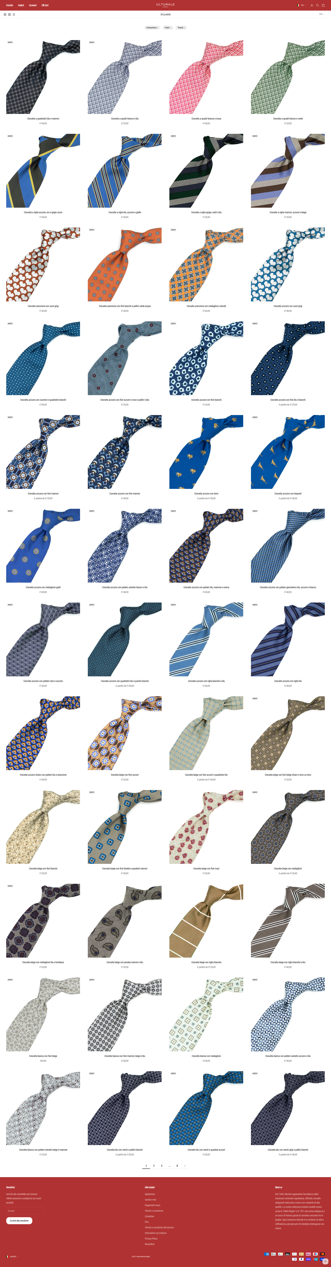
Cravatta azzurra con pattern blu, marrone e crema (206, 587)
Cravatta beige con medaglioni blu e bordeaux (43, 962)
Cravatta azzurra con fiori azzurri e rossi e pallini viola (124, 399)
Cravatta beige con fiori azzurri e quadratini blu (206, 774)
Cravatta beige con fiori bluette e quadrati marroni (124, 868)
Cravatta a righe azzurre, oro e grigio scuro (43, 212)
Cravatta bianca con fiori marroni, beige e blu (124, 1056)
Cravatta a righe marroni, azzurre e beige (288, 212)
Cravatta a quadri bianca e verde (288, 118)
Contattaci (149, 1216)
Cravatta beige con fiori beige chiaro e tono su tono (288, 774)
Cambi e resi (150, 1199)
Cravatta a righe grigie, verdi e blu (206, 212)
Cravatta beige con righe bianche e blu (287, 962)
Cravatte (9, 5)
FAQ (147, 1221)
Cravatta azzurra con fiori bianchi (206, 399)
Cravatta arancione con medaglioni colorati (206, 306)
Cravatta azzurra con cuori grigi (288, 306)
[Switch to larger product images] (5, 14)
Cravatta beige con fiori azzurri (125, 774)
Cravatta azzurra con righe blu (288, 681)
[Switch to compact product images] (14, 14)
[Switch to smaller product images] (9, 14)
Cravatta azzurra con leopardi (287, 493)
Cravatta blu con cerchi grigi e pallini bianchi (288, 1149)
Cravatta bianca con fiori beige (43, 1056)
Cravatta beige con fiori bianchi (43, 868)
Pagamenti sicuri (152, 1205)
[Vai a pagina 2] (185, 1166)
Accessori (33, 5)
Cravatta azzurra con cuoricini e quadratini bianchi (43, 399)
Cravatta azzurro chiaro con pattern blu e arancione (43, 774)
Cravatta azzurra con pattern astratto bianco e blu (124, 587)
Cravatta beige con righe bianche (206, 962)
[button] (152, 28)
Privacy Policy (151, 1238)
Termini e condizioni (154, 1210)
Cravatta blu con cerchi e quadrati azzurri (206, 1149)
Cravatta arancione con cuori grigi (43, 306)
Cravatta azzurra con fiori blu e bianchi (288, 399)
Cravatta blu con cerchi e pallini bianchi (125, 1149)
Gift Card (45, 5)
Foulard (21, 5)
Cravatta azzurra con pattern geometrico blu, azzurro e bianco (288, 587)
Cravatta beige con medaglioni (288, 868)
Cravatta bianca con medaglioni (206, 1056)
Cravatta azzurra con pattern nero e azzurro (43, 681)
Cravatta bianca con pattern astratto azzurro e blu (288, 1056)
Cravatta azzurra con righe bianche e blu (206, 681)
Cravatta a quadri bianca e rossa (206, 118)
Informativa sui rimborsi (156, 1233)
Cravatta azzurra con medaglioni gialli (43, 587)
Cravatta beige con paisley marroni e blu (125, 962)
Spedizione (150, 1194)
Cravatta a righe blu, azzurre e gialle (124, 212)
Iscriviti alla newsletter (19, 1220)
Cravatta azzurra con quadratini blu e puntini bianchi (125, 681)
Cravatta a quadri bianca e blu (124, 118)
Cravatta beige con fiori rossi (206, 868)
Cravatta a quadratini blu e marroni (43, 118)
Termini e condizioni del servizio (159, 1227)
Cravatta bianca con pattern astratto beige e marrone (43, 1149)
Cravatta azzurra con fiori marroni (43, 493)
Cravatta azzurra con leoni (206, 493)
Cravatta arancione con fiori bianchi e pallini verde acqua (125, 306)
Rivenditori (150, 1244)
